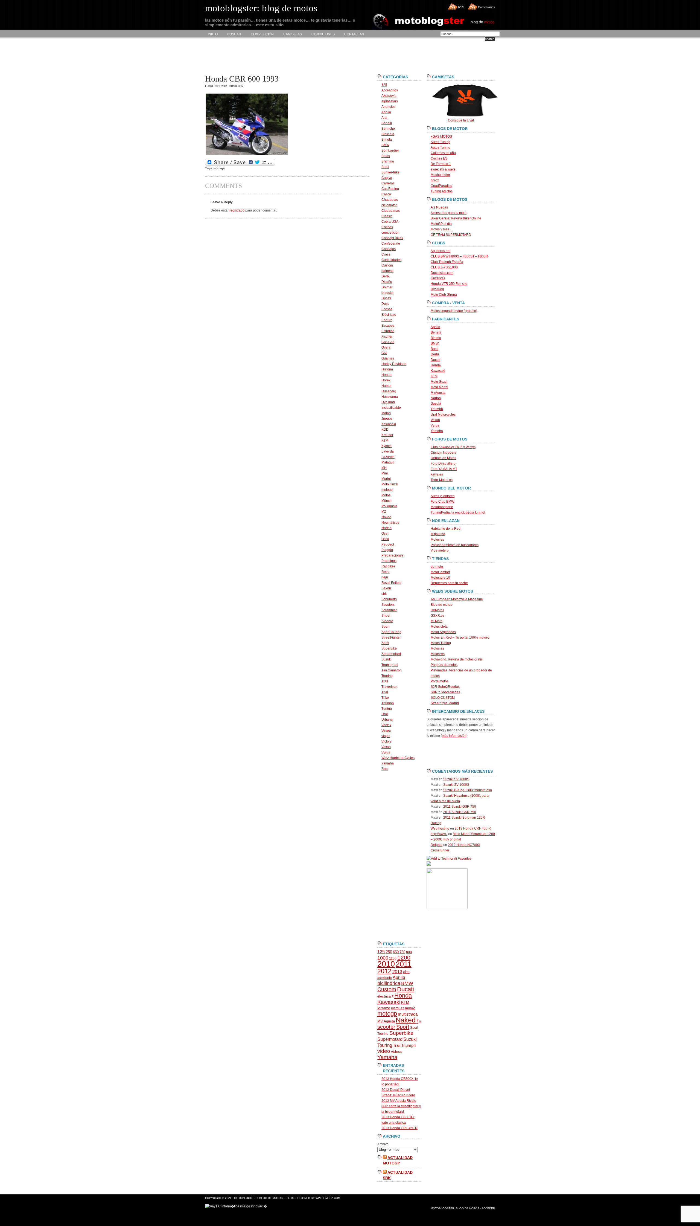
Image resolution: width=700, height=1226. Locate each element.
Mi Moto (436, 621)
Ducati (386, 298)
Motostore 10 (440, 577)
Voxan (386, 747)
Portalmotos (439, 681)
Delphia (436, 845)
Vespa (386, 730)
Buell (385, 167)
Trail (384, 681)
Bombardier (390, 150)
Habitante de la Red (445, 529)
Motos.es (437, 648)
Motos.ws (438, 654)
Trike (385, 698)
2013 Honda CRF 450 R (399, 1128)
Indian (386, 413)
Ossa (385, 539)
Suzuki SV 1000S (456, 779)
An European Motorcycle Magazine (457, 599)
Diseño (386, 282)
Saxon (386, 588)
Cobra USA (389, 222)
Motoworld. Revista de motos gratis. (457, 659)
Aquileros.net (440, 251)
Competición (262, 34)
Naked (386, 517)
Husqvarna (389, 397)
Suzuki (386, 659)
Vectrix (386, 725)
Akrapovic (388, 96)
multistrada (408, 1014)
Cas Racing (390, 189)
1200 (403, 957)
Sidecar (387, 621)
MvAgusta (438, 393)
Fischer (386, 336)
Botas (385, 156)
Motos (385, 495)
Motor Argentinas (443, 632)
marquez (397, 1008)
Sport (385, 626)
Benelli (386, 123)
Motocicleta (439, 626)
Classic (386, 216)
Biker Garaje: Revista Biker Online (456, 218)
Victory (386, 741)
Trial (384, 692)
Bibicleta (387, 134)
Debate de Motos (443, 458)
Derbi (385, 276)
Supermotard (391, 654)
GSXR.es (437, 616)
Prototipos (388, 561)
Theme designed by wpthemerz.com (312, 1197)
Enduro (386, 320)
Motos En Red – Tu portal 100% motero (460, 637)
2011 (404, 964)
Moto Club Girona (444, 295)
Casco (386, 194)
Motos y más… (442, 229)
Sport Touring (391, 632)
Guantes (387, 358)
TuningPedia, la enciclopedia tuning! (458, 512)
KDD (385, 429)
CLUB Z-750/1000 (444, 267)
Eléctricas (388, 315)
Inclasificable (391, 408)
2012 (384, 971)
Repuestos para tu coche (449, 583)
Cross (385, 254)
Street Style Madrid (445, 703)
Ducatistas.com (442, 273)
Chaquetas (389, 200)
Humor (386, 386)
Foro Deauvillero (443, 463)
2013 (397, 971)
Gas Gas (387, 342)
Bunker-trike (390, 172)
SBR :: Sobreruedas (445, 692)
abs (406, 972)
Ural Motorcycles (443, 414)
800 (409, 952)
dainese (387, 271)
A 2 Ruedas (439, 207)
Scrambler (389, 610)
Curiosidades (391, 260)
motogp (387, 490)
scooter (386, 1027)
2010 (386, 963)
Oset (384, 533)
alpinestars (389, 101)
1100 (392, 958)
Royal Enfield (391, 583)
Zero (384, 769)
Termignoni (389, 665)
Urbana (387, 719)
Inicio (213, 34)
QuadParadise (441, 186)
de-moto (437, 567)
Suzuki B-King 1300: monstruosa (467, 790)
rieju (384, 577)
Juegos (386, 419)
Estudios (387, 331)
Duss (385, 304)
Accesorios (389, 90)
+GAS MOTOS (441, 136)
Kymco (386, 446)
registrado (236, 210)
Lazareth (388, 457)
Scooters (388, 605)
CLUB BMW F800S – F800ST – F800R (459, 256)
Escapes (387, 325)
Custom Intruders (443, 452)
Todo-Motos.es (442, 480)
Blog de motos (441, 605)
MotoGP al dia (441, 224)
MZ (383, 512)
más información (454, 736)
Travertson (389, 687)
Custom (387, 265)
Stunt (385, 643)
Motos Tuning (441, 643)
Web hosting (440, 828)
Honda (386, 375)
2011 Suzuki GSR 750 (459, 806)
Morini (386, 479)
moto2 (410, 1008)
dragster (387, 293)
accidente (384, 978)
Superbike (389, 648)
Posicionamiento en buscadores (455, 545)
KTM (384, 440)
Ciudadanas (390, 211)
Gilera (385, 347)
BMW (385, 145)
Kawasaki (388, 424)
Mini (384, 473)
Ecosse (386, 309)
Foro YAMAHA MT (444, 469)
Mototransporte (442, 507)
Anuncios (388, 107)
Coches (387, 227)
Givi (384, 353)
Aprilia (386, 112)
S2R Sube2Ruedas (445, 687)
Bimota (386, 139)
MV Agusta (389, 506)
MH (384, 468)
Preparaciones (392, 555)
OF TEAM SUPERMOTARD (451, 235)
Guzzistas (438, 278)
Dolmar (386, 287)
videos (396, 1052)
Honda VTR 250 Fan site (449, 284)
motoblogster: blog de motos (259, 1197)
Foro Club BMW (442, 501)
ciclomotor (389, 205)
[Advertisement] (304, 56)
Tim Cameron (391, 670)
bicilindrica (388, 983)
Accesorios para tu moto (448, 213)
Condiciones (323, 34)
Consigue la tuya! (461, 120)
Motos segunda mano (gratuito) (454, 311)
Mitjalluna (438, 534)
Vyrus (385, 752)
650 (396, 952)
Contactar (354, 34)
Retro (385, 572)
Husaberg (388, 391)
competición (390, 232)
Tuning (386, 709)
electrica (384, 996)
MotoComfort (440, 572)
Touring (387, 676)
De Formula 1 (441, 164)
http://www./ (439, 834)
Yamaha (387, 763)
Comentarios (486, 7)
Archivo (383, 1144)
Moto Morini (439, 387)
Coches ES (439, 158)
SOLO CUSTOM (443, 698)
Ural (384, 714)
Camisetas (292, 34)
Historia (387, 369)
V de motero (440, 550)
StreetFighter (391, 637)
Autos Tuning (440, 142)
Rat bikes (388, 566)
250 (389, 952)
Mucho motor (440, 175)
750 (402, 952)
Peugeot (387, 544)
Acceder (488, 1208)
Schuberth (389, 599)
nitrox (435, 180)
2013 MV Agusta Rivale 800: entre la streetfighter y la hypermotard (401, 1106)
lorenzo (383, 1008)
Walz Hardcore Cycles (398, 758)
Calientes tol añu (443, 153)
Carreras (388, 183)
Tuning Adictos (442, 191)
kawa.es (437, 474)
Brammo (387, 161)
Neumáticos (390, 522)
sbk (384, 594)
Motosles (437, 539)
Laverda (387, 451)
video (383, 1051)
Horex (385, 380)
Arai (384, 118)
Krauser (387, 435)
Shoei (385, 616)
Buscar (234, 34)
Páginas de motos (444, 665)
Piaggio (387, 550)
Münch (386, 501)
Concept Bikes (392, 238)
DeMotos (437, 610)
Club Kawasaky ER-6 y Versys (453, 447)
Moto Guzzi (389, 484)
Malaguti (387, 462)
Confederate (390, 243)
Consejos (388, 249)
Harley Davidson (393, 364)
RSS (461, 7)
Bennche (388, 129)
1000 (382, 958)
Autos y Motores (442, 496)
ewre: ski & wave (443, 169)
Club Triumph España (447, 262)
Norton (386, 528)
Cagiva (386, 178)
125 (384, 85)
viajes (385, 736)
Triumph (387, 703)
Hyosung (388, 402)
